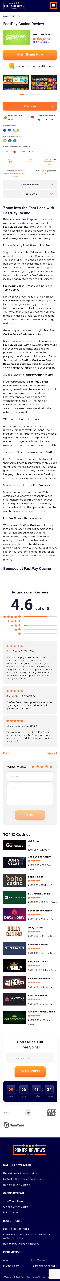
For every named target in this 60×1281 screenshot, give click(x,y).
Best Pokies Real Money (16, 1228)
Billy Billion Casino (39, 978)
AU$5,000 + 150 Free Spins (42, 953)
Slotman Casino (38, 944)
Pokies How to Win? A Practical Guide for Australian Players (26, 1236)
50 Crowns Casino (39, 893)
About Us (8, 1260)
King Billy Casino (38, 961)
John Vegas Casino (40, 856)
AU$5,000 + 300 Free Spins (42, 902)
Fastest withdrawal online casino (22, 1179)
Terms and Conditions (44, 1265)
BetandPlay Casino (40, 910)
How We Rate (39, 1260)
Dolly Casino (35, 927)
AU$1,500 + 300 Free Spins (42, 936)
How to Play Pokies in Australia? (21, 1243)
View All (52, 753)
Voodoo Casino (37, 995)
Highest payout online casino (20, 1173)
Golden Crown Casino (41, 1011)
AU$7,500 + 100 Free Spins (42, 987)
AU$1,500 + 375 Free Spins (42, 1004)
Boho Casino (36, 876)
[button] (22, 94)
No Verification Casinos (16, 1184)
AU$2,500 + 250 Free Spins (42, 970)
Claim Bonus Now (30, 54)
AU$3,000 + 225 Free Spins (42, 885)
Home (6, 16)
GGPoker (33, 841)
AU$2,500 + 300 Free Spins (42, 919)
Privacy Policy (11, 1265)
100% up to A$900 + (38, 850)
